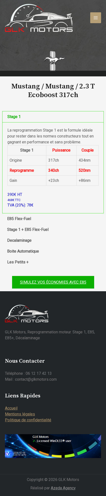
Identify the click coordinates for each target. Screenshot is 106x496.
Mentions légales (20, 414)
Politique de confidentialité (28, 420)
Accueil (11, 408)
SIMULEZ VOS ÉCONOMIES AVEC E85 (53, 282)
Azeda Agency (63, 488)
